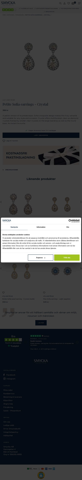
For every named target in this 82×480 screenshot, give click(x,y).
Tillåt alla (67, 257)
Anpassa (39, 257)
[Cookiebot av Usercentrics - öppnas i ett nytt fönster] (70, 220)
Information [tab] (41, 227)
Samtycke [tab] (14, 227)
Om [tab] (67, 227)
